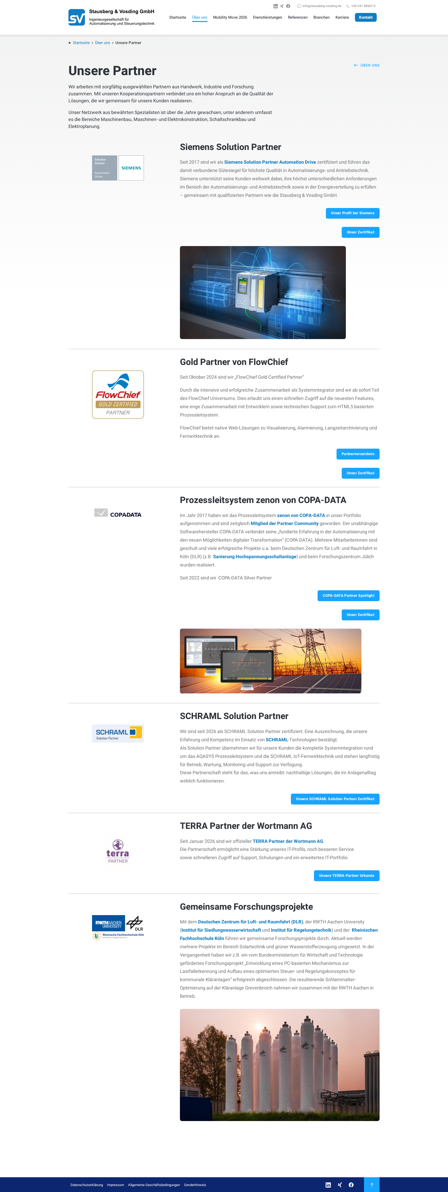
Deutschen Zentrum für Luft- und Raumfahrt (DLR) (250, 921)
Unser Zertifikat (360, 232)
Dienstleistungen (267, 17)
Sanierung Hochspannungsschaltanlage (254, 556)
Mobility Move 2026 (230, 17)
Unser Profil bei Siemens (352, 213)
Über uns (199, 17)
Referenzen (297, 17)
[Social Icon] (277, 6)
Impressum (115, 1184)
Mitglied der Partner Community (285, 523)
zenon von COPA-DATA (301, 515)
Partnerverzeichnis (358, 454)
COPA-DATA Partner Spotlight (348, 595)
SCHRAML (277, 739)
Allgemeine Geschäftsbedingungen (154, 1184)
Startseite (177, 17)
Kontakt (366, 17)
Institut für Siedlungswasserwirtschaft (221, 930)
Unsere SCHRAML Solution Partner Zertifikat (335, 799)
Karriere (342, 17)
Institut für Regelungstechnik (301, 930)
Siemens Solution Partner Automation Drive (270, 162)
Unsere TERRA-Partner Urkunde (346, 875)
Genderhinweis (195, 1184)
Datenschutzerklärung (87, 1184)
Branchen (321, 17)
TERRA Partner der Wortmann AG (288, 841)
